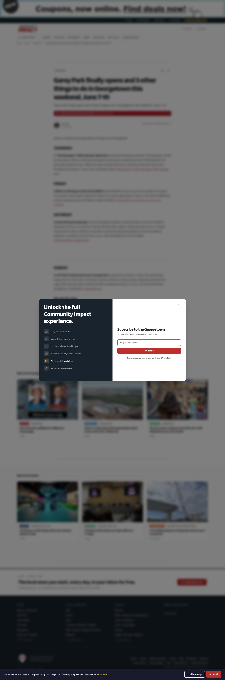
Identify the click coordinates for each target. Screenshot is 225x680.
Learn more (102, 674)
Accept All (213, 674)
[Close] (178, 304)
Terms (157, 358)
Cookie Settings (195, 674)
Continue (149, 350)
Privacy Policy (166, 358)
